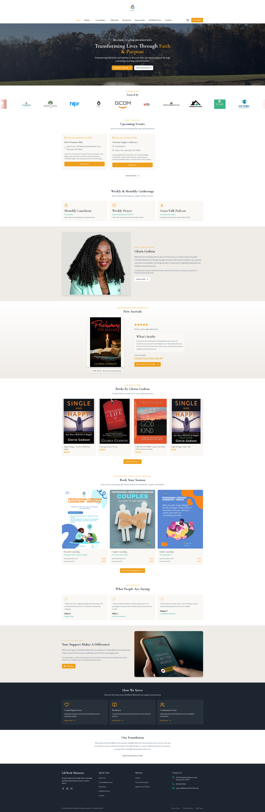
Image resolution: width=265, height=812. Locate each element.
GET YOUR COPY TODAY (145, 364)
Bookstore (127, 20)
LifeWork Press (155, 20)
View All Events (131, 176)
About (86, 20)
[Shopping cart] (187, 20)
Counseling (100, 20)
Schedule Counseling (121, 68)
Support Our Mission (142, 787)
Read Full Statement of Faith (133, 756)
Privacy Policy (175, 808)
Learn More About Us (143, 68)
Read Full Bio (141, 279)
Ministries (115, 20)
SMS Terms (199, 808)
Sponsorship (140, 20)
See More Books (131, 461)
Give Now (70, 666)
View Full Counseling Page (131, 570)
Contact (168, 20)
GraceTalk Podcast (142, 782)
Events (137, 778)
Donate (198, 20)
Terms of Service (188, 808)
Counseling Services (106, 782)
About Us (102, 778)
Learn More (84, 164)
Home (78, 20)
